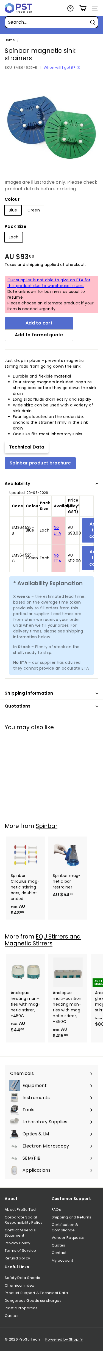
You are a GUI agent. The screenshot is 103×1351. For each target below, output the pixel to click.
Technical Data (26, 447)
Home (10, 40)
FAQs (56, 1209)
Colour (12, 199)
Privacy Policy (17, 1243)
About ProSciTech (21, 1209)
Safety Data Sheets (22, 1277)
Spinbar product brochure (40, 463)
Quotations (18, 706)
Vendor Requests (68, 1237)
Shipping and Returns (71, 1217)
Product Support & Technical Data (36, 1292)
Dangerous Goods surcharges (33, 1300)
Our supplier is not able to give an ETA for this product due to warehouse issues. (48, 282)
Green (33, 210)
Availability (17, 483)
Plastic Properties (21, 1308)
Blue (13, 210)
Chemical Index (19, 1285)
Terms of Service (20, 1250)
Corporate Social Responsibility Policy (23, 1220)
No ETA (57, 530)
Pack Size (15, 226)
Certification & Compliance (65, 1227)
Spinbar (46, 826)
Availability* (67, 506)
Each (13, 237)
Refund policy (17, 1258)
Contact (59, 1252)
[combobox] (51, 22)
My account (62, 1260)
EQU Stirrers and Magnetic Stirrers (43, 939)
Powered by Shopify (64, 1339)
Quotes (58, 1245)
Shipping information (29, 693)
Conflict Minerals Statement (20, 1233)
